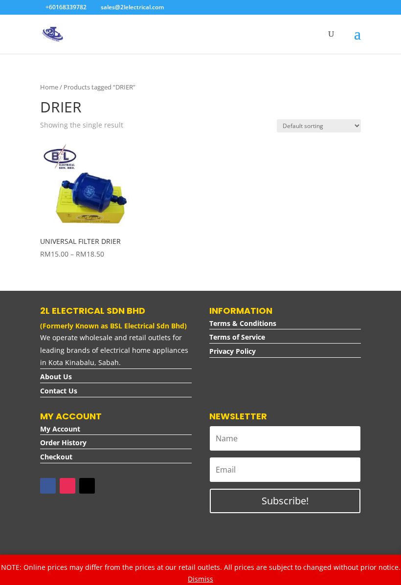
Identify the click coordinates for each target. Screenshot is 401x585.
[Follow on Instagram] (67, 486)
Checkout (56, 456)
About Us (56, 376)
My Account (60, 428)
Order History (63, 442)
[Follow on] (106, 486)
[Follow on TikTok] (87, 486)
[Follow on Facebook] (48, 486)
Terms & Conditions (242, 323)
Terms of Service (237, 337)
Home (49, 87)
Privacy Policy (232, 351)
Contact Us (58, 390)
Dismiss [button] (200, 579)
